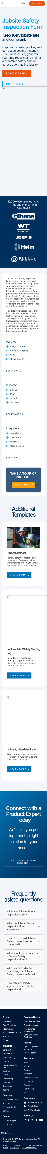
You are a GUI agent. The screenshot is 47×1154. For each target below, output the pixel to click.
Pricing (5, 1040)
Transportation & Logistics (10, 1066)
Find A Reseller (30, 1053)
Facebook (28, 1120)
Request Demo (16, 73)
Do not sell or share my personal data (32, 1146)
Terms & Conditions (15, 1146)
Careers (6, 1111)
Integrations (8, 1029)
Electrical (6, 1071)
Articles (27, 1070)
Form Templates (9, 1025)
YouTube (41, 1120)
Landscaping (8, 1078)
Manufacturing (9, 1057)
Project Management (33, 1025)
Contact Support (10, 1120)
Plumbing (6, 1082)
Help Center (29, 1089)
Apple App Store (35, 1102)
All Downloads (34, 1110)
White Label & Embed (12, 1033)
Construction (8, 1050)
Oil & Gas (6, 1061)
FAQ (26, 1092)
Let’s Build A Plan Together (23, 861)
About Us (6, 1103)
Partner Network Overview (31, 1048)
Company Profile (10, 1107)
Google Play (33, 1106)
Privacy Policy (6, 1146)
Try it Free (13, 83)
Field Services (8, 1054)
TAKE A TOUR (22, 485)
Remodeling (7, 1086)
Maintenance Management (29, 1030)
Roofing (6, 1090)
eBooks (27, 1066)
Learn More (18, 575)
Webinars (28, 1074)
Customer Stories (31, 1077)
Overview (7, 1021)
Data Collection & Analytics (31, 1036)
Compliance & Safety (33, 1021)
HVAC (5, 1075)
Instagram (32, 1120)
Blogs (26, 1062)
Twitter (36, 1120)
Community (29, 1085)
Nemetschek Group (11, 1099)
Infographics (29, 1081)
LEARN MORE (13, 370)
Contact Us (7, 1124)
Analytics (6, 1036)
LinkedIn (25, 1120)
